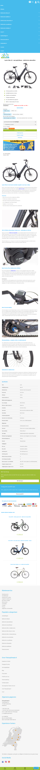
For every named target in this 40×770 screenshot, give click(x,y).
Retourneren (4, 602)
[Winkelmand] (30, 2)
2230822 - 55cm (13, 110)
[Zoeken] (38, 2)
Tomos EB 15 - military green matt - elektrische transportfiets (20, 517)
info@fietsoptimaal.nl (7, 713)
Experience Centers (6, 661)
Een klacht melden (6, 600)
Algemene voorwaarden (7, 608)
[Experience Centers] (12, 749)
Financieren (20, 137)
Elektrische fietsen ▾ (5, 13)
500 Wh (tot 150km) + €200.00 (18, 114)
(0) (32, 2)
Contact (2, 47)
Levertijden (4, 604)
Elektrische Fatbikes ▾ (6, 28)
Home (2, 5)
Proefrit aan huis (5, 676)
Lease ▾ (2, 32)
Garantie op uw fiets (6, 597)
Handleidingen (5, 596)
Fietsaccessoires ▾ (5, 39)
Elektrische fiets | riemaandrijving (9, 634)
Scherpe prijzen (5, 683)
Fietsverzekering (5, 680)
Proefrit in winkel (20, 135)
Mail (25, 769)
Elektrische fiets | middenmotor (8, 628)
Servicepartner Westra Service (8, 686)
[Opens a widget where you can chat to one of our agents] (36, 768)
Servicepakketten (5, 667)
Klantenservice (5, 594)
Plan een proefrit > (20, 494)
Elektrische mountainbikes (7, 637)
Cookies (3, 605)
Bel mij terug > (20, 481)
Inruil (3, 692)
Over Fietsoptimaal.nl (6, 689)
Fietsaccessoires (5, 649)
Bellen (5, 769)
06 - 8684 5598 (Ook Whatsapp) (10, 712)
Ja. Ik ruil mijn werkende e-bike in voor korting (24, 118)
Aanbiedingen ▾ (4, 36)
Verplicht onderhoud (6, 599)
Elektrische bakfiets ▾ (5, 17)
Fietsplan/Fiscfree (6, 664)
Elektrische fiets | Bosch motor (8, 631)
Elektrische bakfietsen (6, 646)
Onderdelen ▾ (4, 43)
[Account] (35, 2)
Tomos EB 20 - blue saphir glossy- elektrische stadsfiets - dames (19, 540)
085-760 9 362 (6, 709)
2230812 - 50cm (6, 110)
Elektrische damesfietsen (7, 622)
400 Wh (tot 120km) (7, 114)
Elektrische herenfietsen (7, 625)
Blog (3, 670)
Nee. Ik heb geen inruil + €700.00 (9, 118)
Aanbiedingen (5, 616)
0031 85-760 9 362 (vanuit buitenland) (11, 710)
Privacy (3, 607)
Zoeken (2, 51)
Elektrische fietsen (6, 619)
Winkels (2, 9)
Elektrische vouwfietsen (6, 24)
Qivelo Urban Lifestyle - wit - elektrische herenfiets (20, 564)
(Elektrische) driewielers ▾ (6, 20)
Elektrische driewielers (6, 643)
